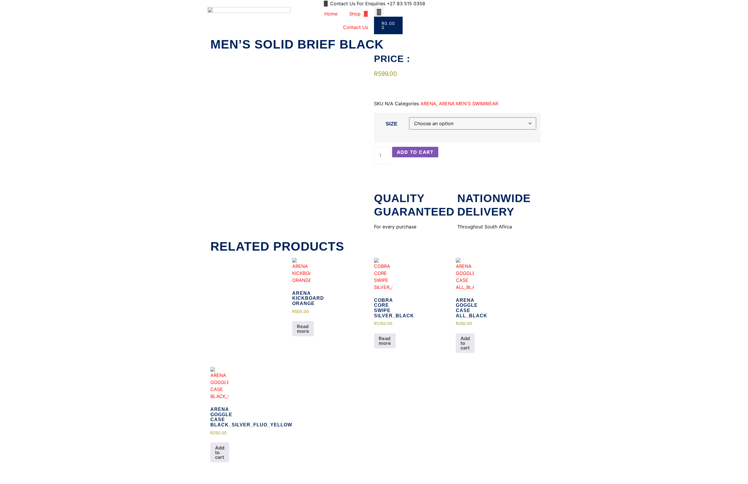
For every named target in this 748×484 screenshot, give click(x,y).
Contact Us (355, 27)
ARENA (428, 103)
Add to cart (415, 152)
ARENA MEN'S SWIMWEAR (468, 103)
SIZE (391, 124)
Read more (303, 328)
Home (330, 14)
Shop (355, 14)
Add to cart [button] (465, 343)
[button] (379, 12)
